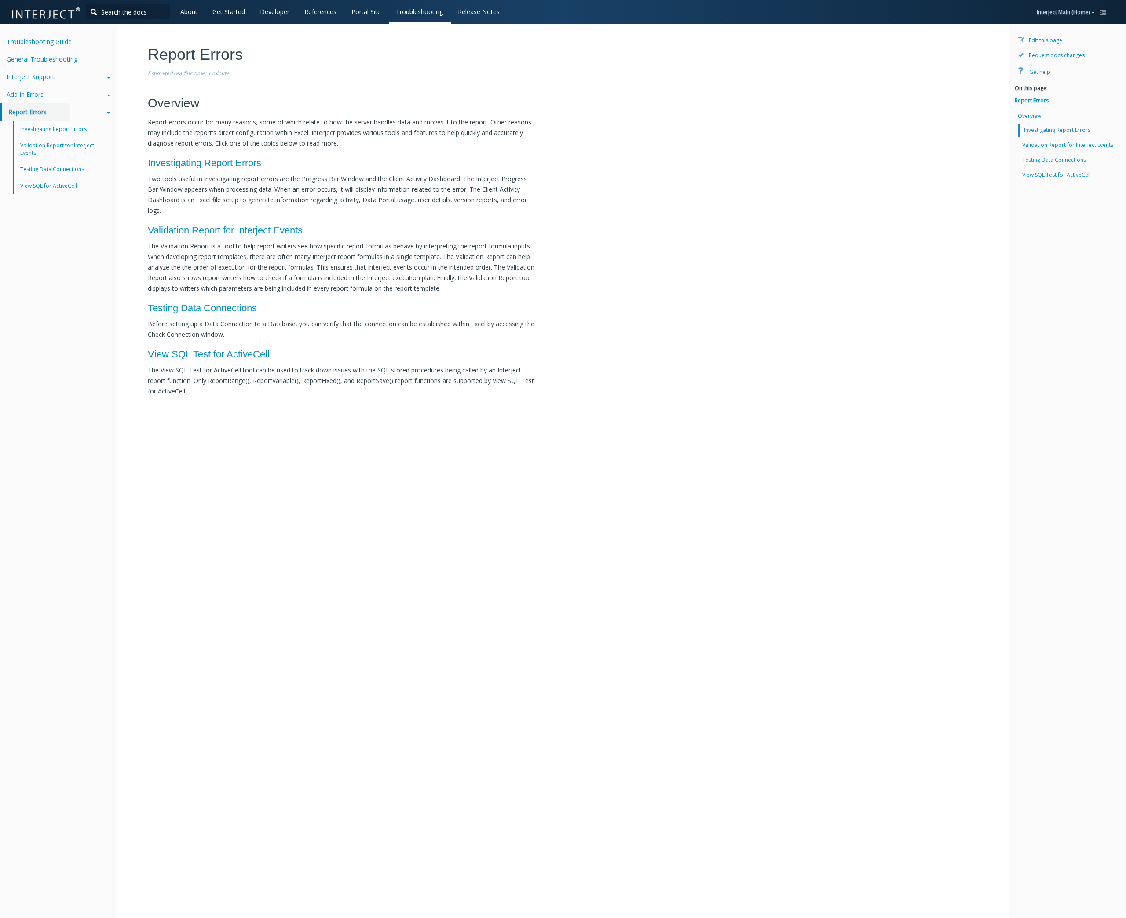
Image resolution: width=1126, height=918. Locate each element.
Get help (1039, 72)
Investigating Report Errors (204, 162)
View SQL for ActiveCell (48, 185)
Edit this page (1044, 40)
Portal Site (366, 11)
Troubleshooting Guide (39, 41)
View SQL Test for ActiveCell (209, 354)
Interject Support (31, 77)
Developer (274, 11)
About (188, 11)
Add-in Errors (25, 94)
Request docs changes (1056, 55)
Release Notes (479, 11)
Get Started (228, 11)
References (320, 11)
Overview (1029, 116)
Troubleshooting (419, 11)
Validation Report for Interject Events (225, 230)
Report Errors (27, 112)
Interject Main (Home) (1064, 12)
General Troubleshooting (42, 59)
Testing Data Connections (202, 307)
